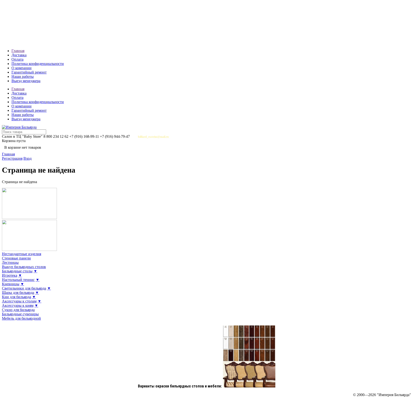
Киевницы (10, 284)
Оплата (17, 59)
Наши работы (22, 76)
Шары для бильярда (18, 293)
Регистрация (12, 158)
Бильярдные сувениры (20, 314)
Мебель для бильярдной (21, 318)
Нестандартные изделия (21, 254)
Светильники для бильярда (24, 288)
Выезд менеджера (25, 81)
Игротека (9, 275)
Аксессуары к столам (19, 301)
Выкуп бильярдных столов (24, 267)
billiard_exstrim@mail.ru (153, 136)
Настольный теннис (18, 280)
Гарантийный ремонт (29, 72)
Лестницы (10, 262)
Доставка (19, 55)
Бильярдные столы (17, 271)
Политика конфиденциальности (37, 64)
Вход (27, 158)
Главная (17, 51)
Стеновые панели (16, 258)
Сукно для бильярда (18, 310)
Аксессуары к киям (17, 305)
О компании (21, 68)
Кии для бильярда (16, 297)
